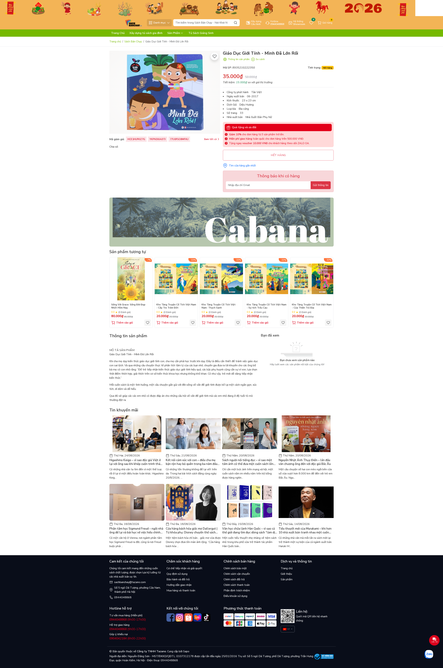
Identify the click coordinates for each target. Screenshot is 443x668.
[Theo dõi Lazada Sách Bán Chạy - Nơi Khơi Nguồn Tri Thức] (197, 617)
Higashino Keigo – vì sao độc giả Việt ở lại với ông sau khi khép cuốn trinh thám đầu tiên (136, 462)
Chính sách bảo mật (235, 568)
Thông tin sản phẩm (239, 59)
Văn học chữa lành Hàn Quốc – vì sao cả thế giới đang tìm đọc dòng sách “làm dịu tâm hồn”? (249, 530)
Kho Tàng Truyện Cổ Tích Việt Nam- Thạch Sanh (219, 306)
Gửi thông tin (320, 185)
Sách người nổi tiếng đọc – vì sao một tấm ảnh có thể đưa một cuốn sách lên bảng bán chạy (247, 462)
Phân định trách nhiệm (237, 590)
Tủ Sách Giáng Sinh (201, 33)
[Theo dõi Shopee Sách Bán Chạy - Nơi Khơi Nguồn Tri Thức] (188, 617)
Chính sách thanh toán (237, 585)
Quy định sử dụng (176, 574)
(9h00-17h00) (127, 620)
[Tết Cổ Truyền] (207, 8)
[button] (328, 292)
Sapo (185, 651)
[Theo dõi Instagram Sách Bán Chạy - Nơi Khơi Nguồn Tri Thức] (179, 617)
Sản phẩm (286, 579)
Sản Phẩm (173, 33)
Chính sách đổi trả (234, 579)
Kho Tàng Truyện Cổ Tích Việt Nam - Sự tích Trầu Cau (266, 306)
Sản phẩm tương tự (127, 252)
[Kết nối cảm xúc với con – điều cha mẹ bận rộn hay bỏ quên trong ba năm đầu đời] (193, 433)
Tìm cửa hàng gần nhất (242, 165)
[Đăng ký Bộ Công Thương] (324, 657)
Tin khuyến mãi (123, 410)
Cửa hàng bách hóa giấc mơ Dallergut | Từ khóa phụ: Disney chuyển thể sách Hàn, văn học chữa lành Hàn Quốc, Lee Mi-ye (191, 530)
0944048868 (123, 597)
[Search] (235, 22)
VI (288, 629)
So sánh (260, 59)
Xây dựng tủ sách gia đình (145, 33)
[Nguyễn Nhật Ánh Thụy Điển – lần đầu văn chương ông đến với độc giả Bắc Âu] (306, 433)
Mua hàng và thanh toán (180, 590)
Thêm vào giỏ (124, 323)
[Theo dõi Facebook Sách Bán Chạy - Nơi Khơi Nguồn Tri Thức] (170, 617)
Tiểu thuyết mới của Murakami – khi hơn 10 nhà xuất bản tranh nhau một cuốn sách (305, 530)
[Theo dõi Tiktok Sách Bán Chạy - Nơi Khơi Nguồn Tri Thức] (206, 617)
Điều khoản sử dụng (235, 596)
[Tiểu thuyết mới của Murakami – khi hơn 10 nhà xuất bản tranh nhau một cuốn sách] (306, 502)
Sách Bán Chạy (133, 41)
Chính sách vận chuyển (237, 574)
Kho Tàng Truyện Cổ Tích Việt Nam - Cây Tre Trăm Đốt (176, 306)
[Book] (221, 222)
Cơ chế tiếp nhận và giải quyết (184, 568)
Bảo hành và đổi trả (177, 579)
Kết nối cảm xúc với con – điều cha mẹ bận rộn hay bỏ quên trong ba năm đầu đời (191, 462)
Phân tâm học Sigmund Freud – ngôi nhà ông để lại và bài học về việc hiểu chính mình (136, 530)
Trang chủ (115, 41)
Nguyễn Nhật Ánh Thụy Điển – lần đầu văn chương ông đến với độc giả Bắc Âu (305, 462)
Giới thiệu (286, 574)
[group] (164, 92)
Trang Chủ (118, 33)
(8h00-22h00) (127, 638)
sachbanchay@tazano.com (130, 582)
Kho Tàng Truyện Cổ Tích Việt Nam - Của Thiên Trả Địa (312, 306)
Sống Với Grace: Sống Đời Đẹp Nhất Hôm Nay (128, 306)
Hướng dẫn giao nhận (179, 585)
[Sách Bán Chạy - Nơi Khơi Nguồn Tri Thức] (127, 22)
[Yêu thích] (214, 56)
